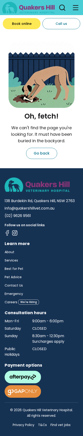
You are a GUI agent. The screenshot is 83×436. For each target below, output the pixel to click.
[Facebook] (7, 233)
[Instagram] (15, 233)
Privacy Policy (23, 425)
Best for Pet (14, 268)
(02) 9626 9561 (18, 215)
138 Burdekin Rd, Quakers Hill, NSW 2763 (40, 200)
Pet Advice (13, 277)
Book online (22, 23)
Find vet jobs (60, 425)
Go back (42, 153)
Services (11, 260)
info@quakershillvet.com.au (29, 208)
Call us (61, 23)
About (9, 252)
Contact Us (14, 285)
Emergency (14, 293)
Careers (11, 302)
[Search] (62, 7)
